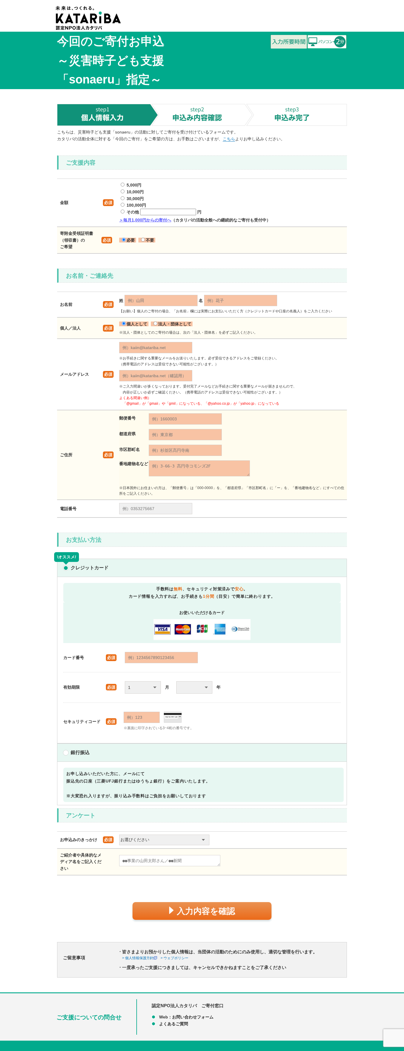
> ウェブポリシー (174, 958)
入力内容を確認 (206, 911)
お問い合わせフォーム (193, 1017)
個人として (137, 324)
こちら (229, 138)
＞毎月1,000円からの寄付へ (145, 220)
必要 (131, 240)
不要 (150, 240)
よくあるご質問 (173, 1023)
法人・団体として (175, 324)
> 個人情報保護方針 (137, 958)
